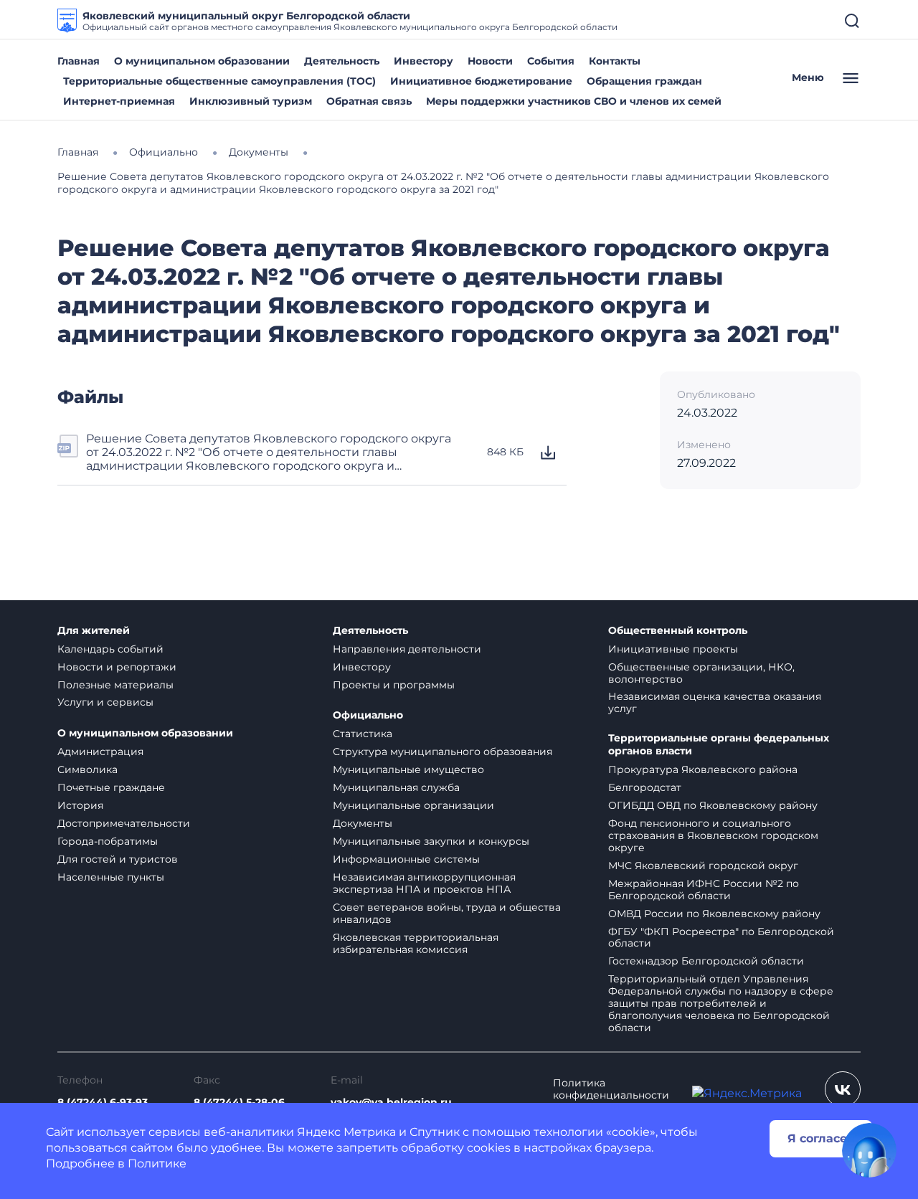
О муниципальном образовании (202, 60)
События (550, 60)
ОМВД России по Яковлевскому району (714, 913)
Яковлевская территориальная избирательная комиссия (415, 943)
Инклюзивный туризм (250, 101)
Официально (368, 715)
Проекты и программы (394, 684)
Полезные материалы (115, 684)
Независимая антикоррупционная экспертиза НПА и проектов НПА (424, 883)
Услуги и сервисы (105, 702)
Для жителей (93, 631)
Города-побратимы (107, 841)
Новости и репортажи (116, 666)
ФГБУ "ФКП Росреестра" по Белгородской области (721, 937)
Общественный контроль (677, 631)
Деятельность (341, 60)
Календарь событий (110, 649)
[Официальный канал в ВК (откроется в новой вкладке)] (843, 1089)
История (80, 805)
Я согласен (821, 1138)
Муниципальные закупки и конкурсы (431, 841)
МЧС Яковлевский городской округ (703, 865)
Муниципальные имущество (408, 769)
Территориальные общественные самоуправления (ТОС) (219, 81)
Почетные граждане (111, 787)
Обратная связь (369, 101)
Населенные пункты (110, 877)
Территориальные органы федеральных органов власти (718, 744)
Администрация (100, 751)
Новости (490, 60)
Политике (157, 1163)
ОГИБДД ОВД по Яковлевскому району (713, 805)
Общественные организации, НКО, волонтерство (701, 673)
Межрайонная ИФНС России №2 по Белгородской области (703, 889)
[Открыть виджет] (869, 1150)
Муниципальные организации (413, 805)
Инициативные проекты (673, 649)
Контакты (614, 60)
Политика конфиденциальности (611, 1089)
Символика (87, 769)
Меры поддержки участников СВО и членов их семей (573, 101)
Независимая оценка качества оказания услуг (714, 702)
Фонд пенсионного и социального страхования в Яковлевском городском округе (713, 835)
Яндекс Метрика (346, 1132)
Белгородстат (644, 787)
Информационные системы (406, 859)
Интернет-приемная (119, 101)
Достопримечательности (123, 823)
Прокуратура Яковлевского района (703, 769)
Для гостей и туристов (117, 859)
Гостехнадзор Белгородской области (706, 960)
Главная (78, 60)
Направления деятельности (407, 649)
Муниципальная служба (396, 787)
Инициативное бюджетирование (481, 81)
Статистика (362, 733)
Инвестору (423, 60)
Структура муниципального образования (442, 751)
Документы (362, 823)
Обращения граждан (644, 81)
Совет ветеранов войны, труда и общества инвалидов (447, 913)
